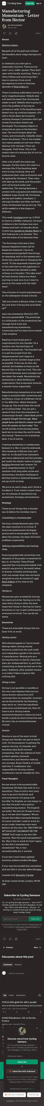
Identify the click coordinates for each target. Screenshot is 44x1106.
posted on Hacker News (26, 230)
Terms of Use (33, 924)
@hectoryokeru (10, 45)
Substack (10, 1101)
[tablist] (12, 964)
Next (36, 947)
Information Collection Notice (26, 927)
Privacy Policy (30, 1082)
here (34, 860)
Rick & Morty (21, 86)
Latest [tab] (11, 995)
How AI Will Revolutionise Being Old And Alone (22, 1005)
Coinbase (18, 217)
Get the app (34, 1095)
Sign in (39, 3)
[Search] (39, 995)
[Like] (4, 33)
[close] (37, 1028)
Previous (9, 947)
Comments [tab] (7, 965)
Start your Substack (15, 1095)
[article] (22, 1007)
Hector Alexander (15, 25)
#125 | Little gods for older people (19, 1002)
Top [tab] (4, 995)
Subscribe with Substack (23, 1071)
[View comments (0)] (10, 33)
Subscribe (30, 3)
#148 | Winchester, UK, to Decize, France (19, 1019)
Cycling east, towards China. (14, 1024)
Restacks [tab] (18, 965)
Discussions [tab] (20, 995)
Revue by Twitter (25, 875)
